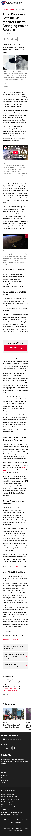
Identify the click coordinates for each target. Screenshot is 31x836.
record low (18, 566)
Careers (3, 773)
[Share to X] (8, 39)
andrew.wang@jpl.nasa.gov (11, 688)
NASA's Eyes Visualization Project (11, 812)
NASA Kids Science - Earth (9, 797)
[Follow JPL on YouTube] (14, 748)
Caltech (10, 819)
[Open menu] (28, 2)
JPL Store (4, 783)
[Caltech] (6, 755)
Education (4, 775)
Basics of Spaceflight (7, 794)
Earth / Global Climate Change (10, 799)
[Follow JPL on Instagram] (11, 748)
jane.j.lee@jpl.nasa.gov (10, 690)
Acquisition (4, 780)
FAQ (12, 822)
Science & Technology (8, 778)
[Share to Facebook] (4, 39)
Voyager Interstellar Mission (9, 815)
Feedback (18, 822)
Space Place (5, 809)
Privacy (17, 819)
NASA (4, 819)
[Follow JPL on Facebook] (3, 748)
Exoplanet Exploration (8, 802)
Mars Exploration (6, 804)
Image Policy (25, 819)
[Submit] (3, 739)
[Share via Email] (16, 39)
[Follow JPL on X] (7, 748)
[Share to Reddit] (12, 39)
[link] (15, 241)
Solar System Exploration (9, 807)
